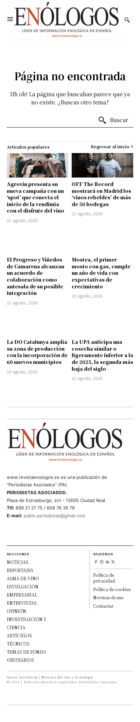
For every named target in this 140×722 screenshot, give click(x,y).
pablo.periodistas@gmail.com (54, 515)
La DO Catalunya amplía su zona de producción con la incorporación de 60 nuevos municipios (37, 351)
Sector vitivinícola (22, 676)
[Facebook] (96, 562)
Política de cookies (111, 589)
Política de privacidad (104, 578)
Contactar (103, 606)
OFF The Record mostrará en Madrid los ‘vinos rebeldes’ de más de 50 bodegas (101, 194)
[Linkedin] (107, 562)
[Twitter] (113, 562)
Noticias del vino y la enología (67, 676)
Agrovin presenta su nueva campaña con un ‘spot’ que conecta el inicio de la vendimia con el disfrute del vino (35, 197)
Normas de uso (108, 597)
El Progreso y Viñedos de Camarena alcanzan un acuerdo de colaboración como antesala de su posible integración (35, 276)
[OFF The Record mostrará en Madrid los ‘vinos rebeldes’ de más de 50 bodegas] (102, 165)
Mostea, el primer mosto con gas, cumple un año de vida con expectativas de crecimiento (101, 272)
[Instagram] (102, 562)
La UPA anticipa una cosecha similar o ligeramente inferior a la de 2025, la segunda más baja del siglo (102, 355)
